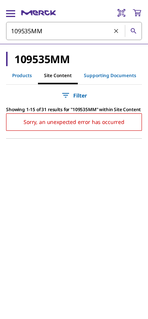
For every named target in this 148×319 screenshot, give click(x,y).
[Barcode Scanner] (121, 12)
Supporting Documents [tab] (110, 75)
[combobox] (74, 31)
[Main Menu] (10, 13)
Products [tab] (22, 75)
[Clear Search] (116, 31)
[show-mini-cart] (137, 13)
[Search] (133, 31)
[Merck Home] (38, 12)
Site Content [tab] (58, 75)
